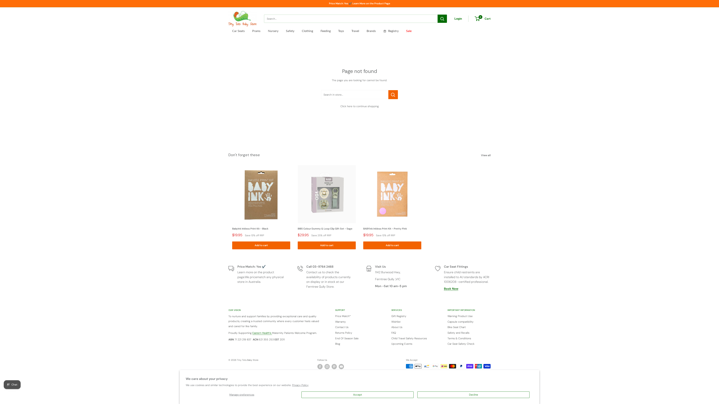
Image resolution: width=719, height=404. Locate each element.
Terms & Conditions (459, 338)
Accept (357, 394)
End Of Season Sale (347, 338)
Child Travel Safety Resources (409, 338)
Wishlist (396, 321)
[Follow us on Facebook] (320, 366)
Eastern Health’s (262, 333)
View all (486, 155)
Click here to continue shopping (359, 106)
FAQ (393, 332)
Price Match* (343, 316)
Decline (473, 394)
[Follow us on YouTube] (341, 366)
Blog (337, 343)
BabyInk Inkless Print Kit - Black (250, 228)
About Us (396, 327)
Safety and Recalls (458, 332)
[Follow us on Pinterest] (334, 366)
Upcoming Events (401, 343)
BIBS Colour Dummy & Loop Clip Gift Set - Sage (325, 228)
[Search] (442, 19)
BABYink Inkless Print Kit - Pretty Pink (385, 228)
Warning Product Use (460, 316)
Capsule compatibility (461, 321)
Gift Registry (398, 316)
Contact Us (341, 327)
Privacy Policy (300, 385)
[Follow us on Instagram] (327, 366)
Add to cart (261, 245)
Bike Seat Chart (457, 327)
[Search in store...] (393, 94)
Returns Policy (343, 332)
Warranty (340, 321)
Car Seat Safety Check (461, 343)
